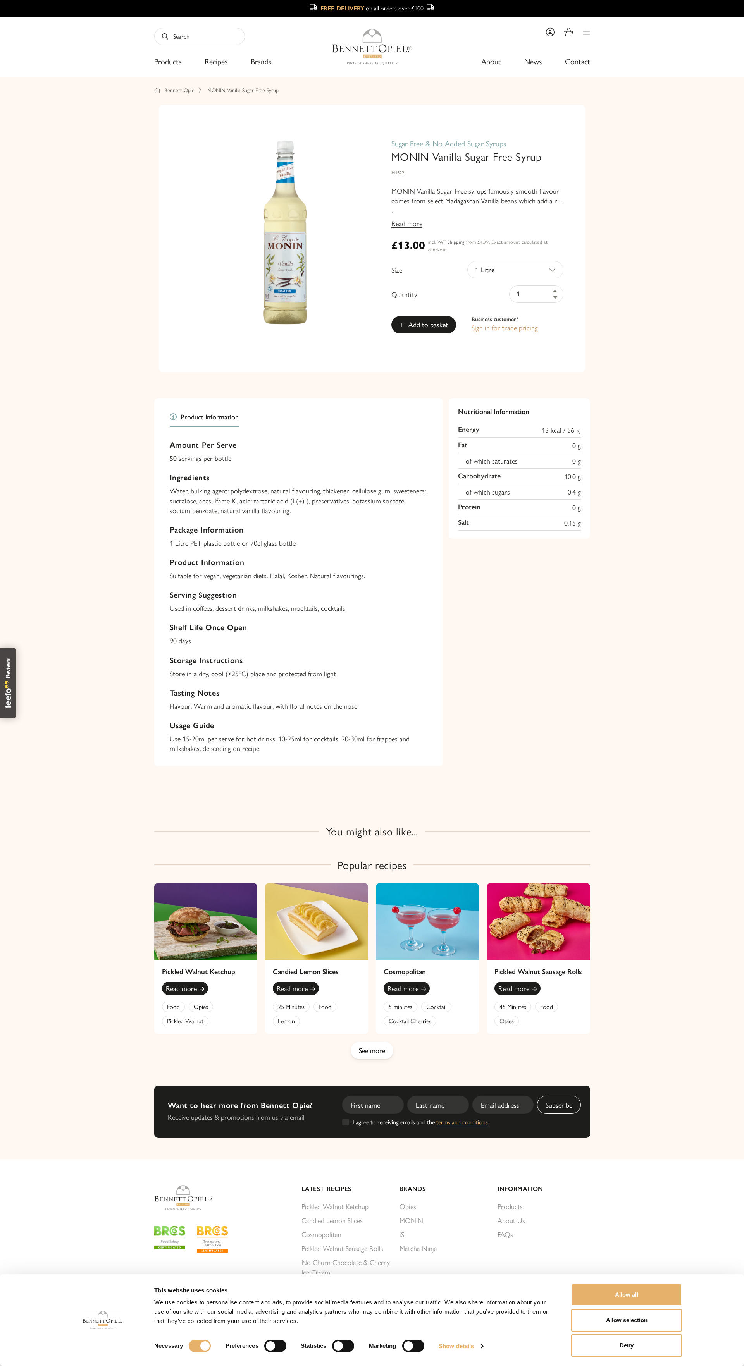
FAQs (505, 1234)
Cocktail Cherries (410, 1020)
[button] (586, 32)
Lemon (286, 1020)
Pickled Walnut (185, 1020)
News (533, 61)
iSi (403, 1234)
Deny (627, 1345)
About (491, 61)
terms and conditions (462, 1121)
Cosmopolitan (405, 971)
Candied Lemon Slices (306, 971)
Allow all (626, 1294)
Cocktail (436, 1006)
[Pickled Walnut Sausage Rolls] (538, 921)
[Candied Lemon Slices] (316, 921)
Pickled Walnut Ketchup (198, 971)
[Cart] (569, 32)
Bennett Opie (179, 90)
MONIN (411, 1220)
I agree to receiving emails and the (420, 1122)
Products (167, 61)
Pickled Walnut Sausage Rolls (538, 971)
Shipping (456, 241)
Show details (456, 1346)
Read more (406, 223)
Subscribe (559, 1105)
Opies (201, 1006)
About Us (511, 1220)
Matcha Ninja (418, 1248)
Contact (577, 61)
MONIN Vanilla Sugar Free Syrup (243, 90)
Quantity (404, 294)
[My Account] (550, 32)
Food (173, 1006)
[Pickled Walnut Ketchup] (205, 921)
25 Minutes (291, 1006)
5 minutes (400, 1006)
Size (397, 270)
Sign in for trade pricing (505, 327)
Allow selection (627, 1320)
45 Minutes (512, 1006)
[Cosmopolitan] (427, 921)
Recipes (216, 61)
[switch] (275, 1346)
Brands (261, 61)
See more (372, 1050)
